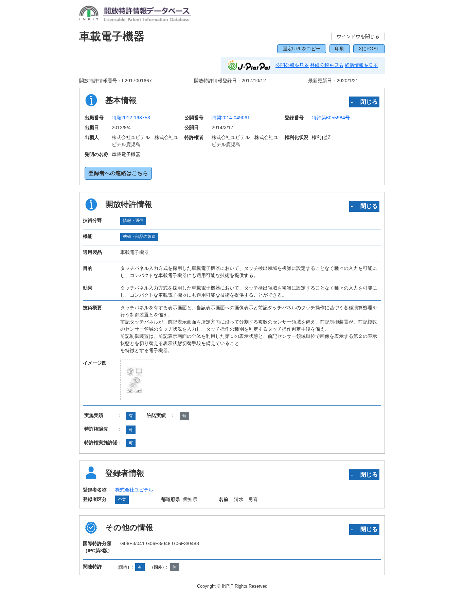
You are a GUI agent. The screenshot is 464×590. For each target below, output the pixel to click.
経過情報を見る (361, 65)
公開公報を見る (292, 65)
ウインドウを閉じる (358, 36)
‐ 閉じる (364, 101)
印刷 (339, 48)
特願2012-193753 (131, 117)
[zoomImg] (137, 380)
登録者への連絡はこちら (118, 173)
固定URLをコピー (302, 48)
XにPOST (369, 48)
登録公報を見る (326, 65)
